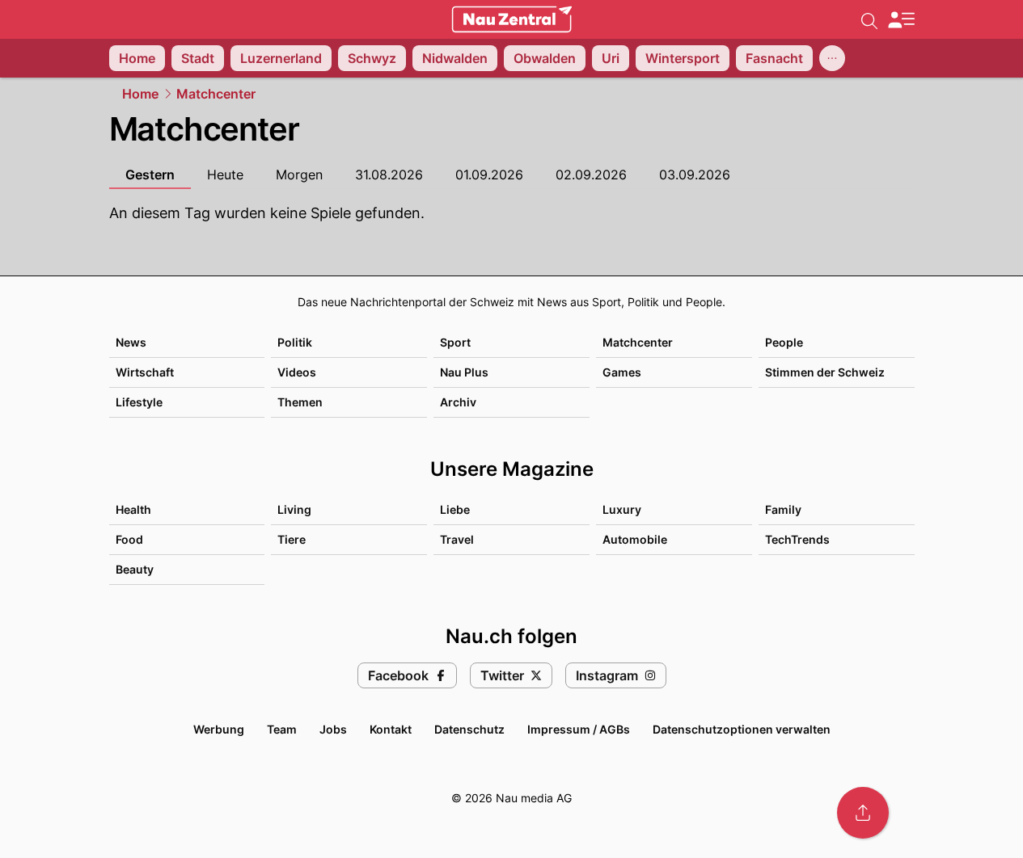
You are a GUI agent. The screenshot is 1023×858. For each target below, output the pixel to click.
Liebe (455, 509)
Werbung (218, 729)
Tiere (291, 539)
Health (133, 509)
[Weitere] (832, 58)
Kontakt (391, 729)
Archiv (458, 402)
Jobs (333, 729)
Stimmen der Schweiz (825, 372)
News (131, 342)
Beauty (135, 569)
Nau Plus (464, 372)
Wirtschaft (145, 372)
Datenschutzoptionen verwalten (742, 729)
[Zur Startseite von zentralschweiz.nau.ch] (512, 19)
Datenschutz (469, 729)
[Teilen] (863, 813)
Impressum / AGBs (578, 729)
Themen (300, 402)
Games (621, 372)
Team (282, 729)
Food (129, 539)
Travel (457, 539)
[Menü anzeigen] (901, 20)
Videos (296, 372)
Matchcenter (216, 94)
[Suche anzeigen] (869, 19)
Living (294, 509)
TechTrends (797, 539)
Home (140, 94)
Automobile (634, 539)
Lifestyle (139, 402)
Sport (455, 342)
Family (783, 509)
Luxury (621, 509)
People (784, 342)
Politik (294, 342)
